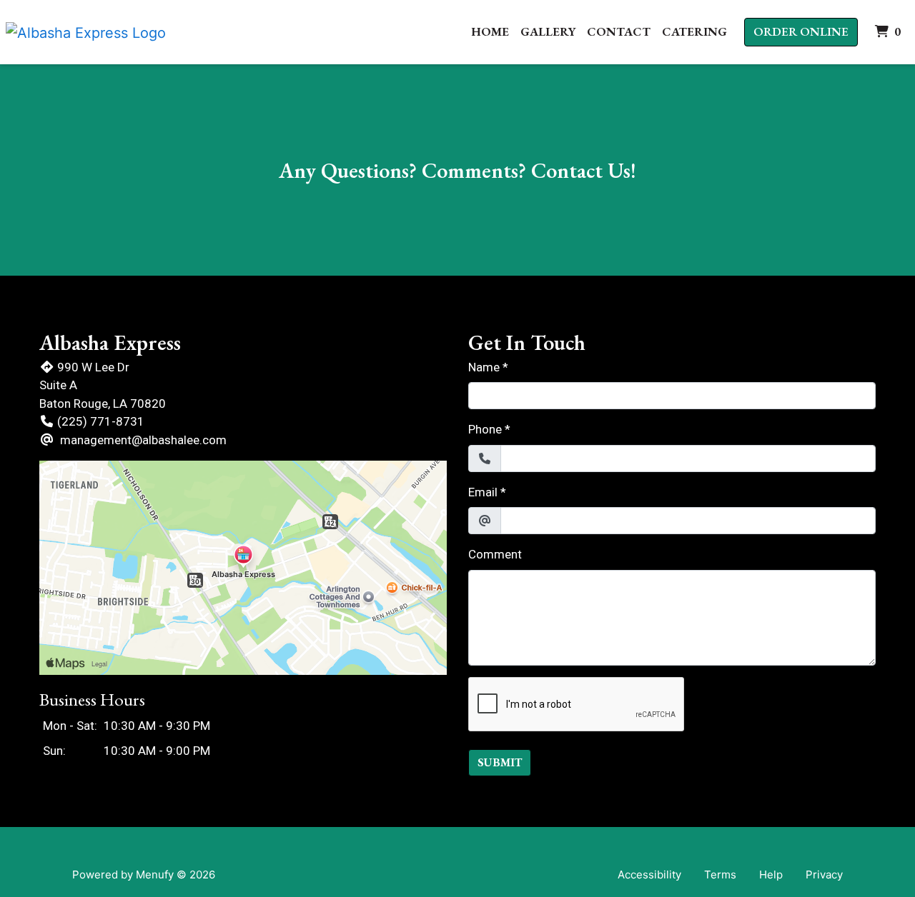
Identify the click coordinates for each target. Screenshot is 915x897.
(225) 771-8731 (100, 421)
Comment (495, 554)
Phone (485, 429)
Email (483, 492)
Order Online (801, 31)
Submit (500, 762)
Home (490, 31)
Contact (619, 31)
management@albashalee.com (143, 440)
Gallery (547, 31)
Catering (694, 31)
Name (484, 367)
